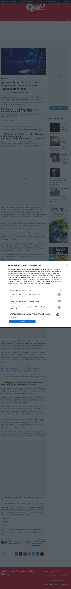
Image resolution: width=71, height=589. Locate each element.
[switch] (58, 294)
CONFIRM (22, 321)
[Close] (67, 265)
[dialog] (35, 294)
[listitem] (35, 291)
